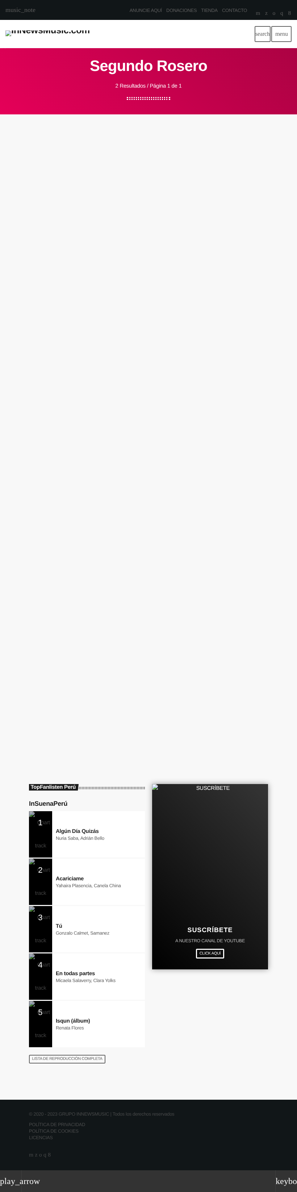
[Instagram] (282, 13)
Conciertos (52, 399)
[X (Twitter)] (266, 13)
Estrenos (50, 655)
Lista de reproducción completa (67, 1059)
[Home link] (47, 34)
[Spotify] (274, 13)
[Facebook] (290, 13)
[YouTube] (258, 13)
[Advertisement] (148, 168)
